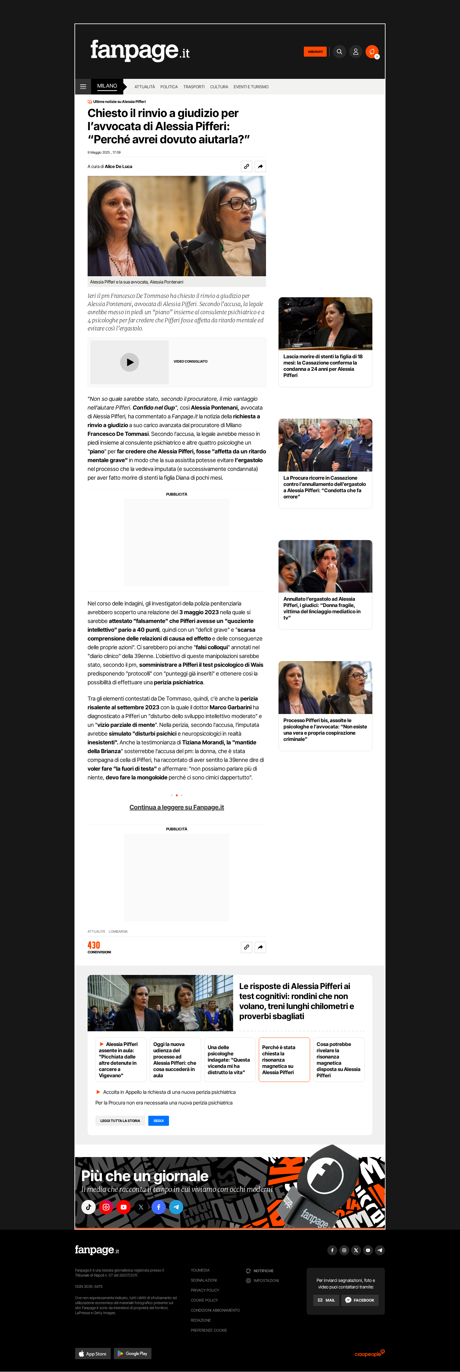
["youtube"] (123, 1207)
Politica (169, 86)
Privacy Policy (205, 1290)
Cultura (219, 86)
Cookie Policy (204, 1300)
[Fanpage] (97, 1250)
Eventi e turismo (251, 86)
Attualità (145, 86)
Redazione (201, 1320)
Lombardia (118, 931)
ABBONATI (315, 52)
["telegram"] (176, 1207)
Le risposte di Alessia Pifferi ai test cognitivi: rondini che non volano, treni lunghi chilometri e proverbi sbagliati (296, 1001)
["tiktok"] (88, 1207)
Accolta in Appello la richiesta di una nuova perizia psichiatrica (169, 1092)
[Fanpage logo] (132, 51)
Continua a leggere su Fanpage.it (177, 807)
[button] (260, 166)
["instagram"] (106, 1207)
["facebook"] (158, 1207)
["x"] (141, 1207)
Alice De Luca (118, 166)
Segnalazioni (204, 1280)
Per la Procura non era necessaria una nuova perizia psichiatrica (164, 1102)
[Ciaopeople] (370, 1355)
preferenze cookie (209, 1330)
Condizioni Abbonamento (215, 1310)
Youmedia (200, 1270)
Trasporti (194, 86)
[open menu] (83, 86)
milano (107, 86)
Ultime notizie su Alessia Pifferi (119, 101)
